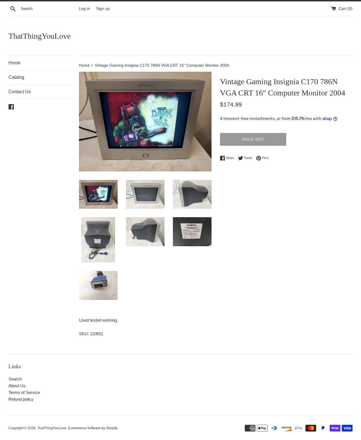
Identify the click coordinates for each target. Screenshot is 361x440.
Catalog (16, 77)
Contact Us (19, 91)
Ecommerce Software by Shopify (93, 428)
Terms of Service (24, 392)
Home (14, 62)
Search (15, 378)
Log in (84, 8)
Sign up (103, 8)
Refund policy (21, 399)
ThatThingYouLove (39, 36)
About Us (17, 385)
